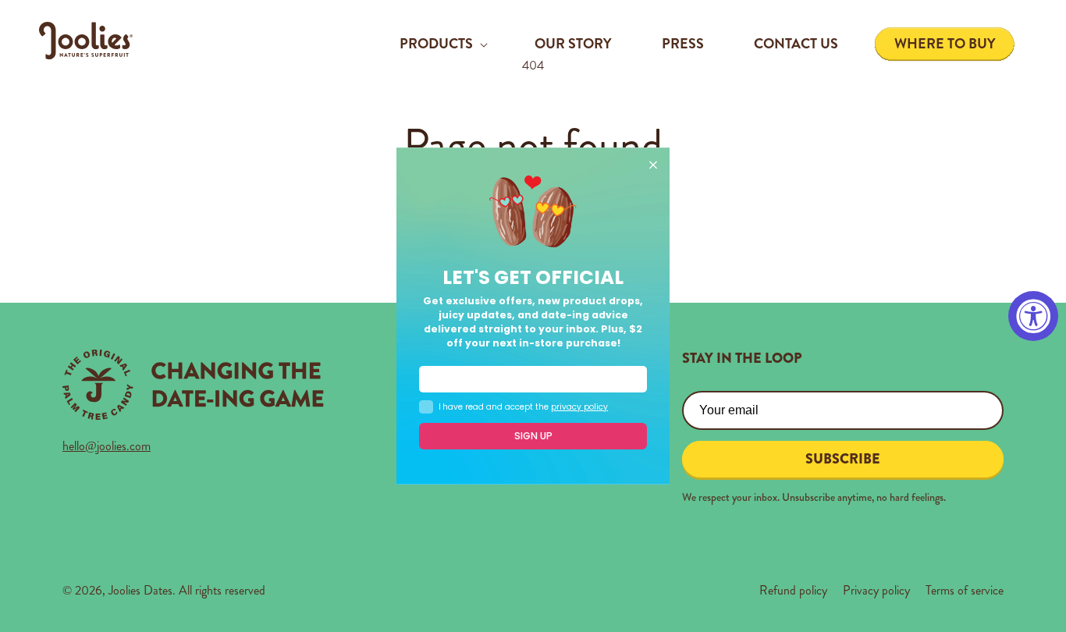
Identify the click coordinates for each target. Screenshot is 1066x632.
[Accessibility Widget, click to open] (1033, 316)
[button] (442, 44)
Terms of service (965, 590)
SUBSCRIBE (842, 459)
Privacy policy (876, 590)
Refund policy (793, 590)
